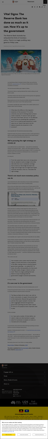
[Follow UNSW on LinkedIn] (32, 7)
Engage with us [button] (8, 372)
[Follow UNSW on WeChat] (39, 7)
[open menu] (3, 2)
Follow (44, 5)
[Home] (15, 2)
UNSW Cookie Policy (9, 431)
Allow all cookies (9, 434)
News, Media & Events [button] (10, 380)
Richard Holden (11, 345)
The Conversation (24, 348)
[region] (24, 429)
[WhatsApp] (44, 7)
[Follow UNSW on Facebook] (37, 7)
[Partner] (30, 2)
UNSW (26, 345)
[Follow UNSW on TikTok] (42, 7)
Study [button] (5, 376)
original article (19, 349)
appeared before (17, 84)
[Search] (45, 2)
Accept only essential (24, 434)
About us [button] (6, 384)
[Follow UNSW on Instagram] (34, 7)
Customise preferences (39, 434)
